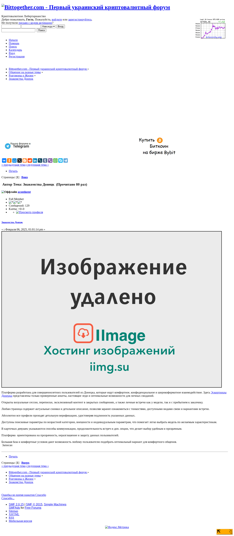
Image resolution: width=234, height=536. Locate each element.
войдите (57, 19)
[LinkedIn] (35, 160)
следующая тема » (37, 164)
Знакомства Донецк (12, 222)
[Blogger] (24, 160)
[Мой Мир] (14, 160)
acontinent (24, 191)
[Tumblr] (45, 160)
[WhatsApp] (55, 160)
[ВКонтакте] (4, 160)
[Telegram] (65, 160)
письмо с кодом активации (35, 22)
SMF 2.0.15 (16, 504)
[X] (19, 160)
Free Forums (33, 507)
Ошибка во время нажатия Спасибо (23, 494)
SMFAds (14, 507)
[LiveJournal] (40, 160)
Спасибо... (7, 498)
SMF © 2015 (34, 504)
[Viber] (50, 160)
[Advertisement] (111, 109)
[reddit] (30, 160)
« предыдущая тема (13, 164)
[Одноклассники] (9, 160)
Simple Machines (55, 504)
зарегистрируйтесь (80, 19)
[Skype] (60, 160)
